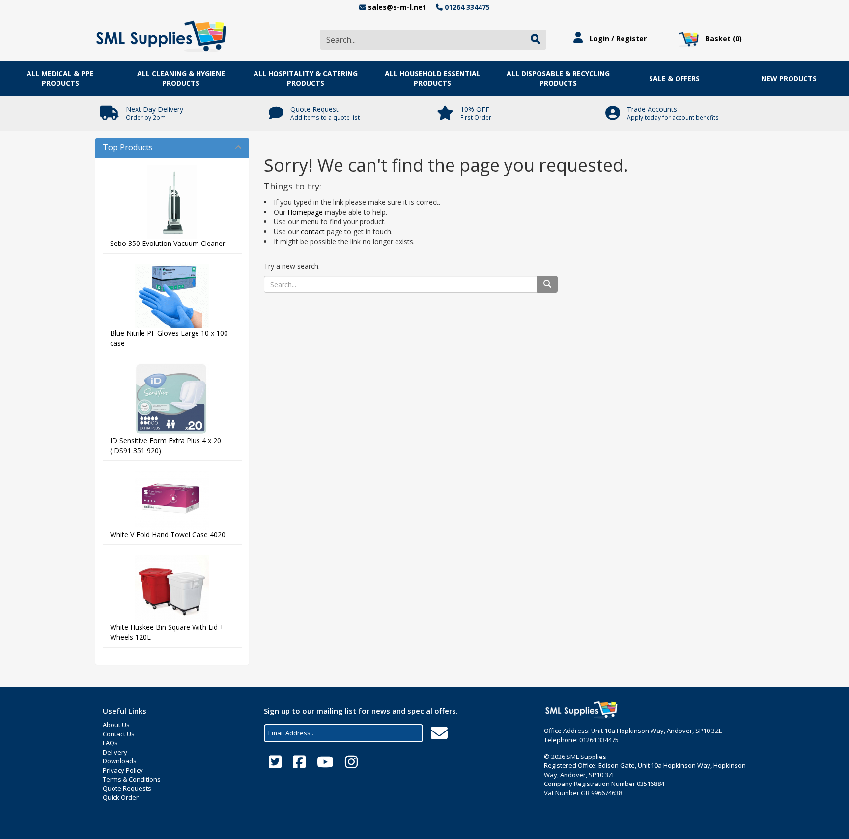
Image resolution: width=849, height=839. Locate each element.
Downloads (120, 761)
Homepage (305, 212)
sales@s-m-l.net (397, 7)
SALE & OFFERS (674, 78)
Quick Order (121, 797)
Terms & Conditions (132, 779)
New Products (789, 78)
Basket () (723, 38)
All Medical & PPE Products (60, 78)
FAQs (110, 742)
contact (313, 231)
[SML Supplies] (161, 34)
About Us (116, 724)
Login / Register (617, 38)
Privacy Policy (123, 770)
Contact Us (119, 734)
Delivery (115, 752)
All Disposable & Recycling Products (558, 78)
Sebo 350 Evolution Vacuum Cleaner (167, 243)
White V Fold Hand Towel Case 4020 (168, 534)
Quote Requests (127, 788)
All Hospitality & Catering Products (306, 78)
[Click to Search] (535, 40)
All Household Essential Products (433, 78)
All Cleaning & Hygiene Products (181, 78)
